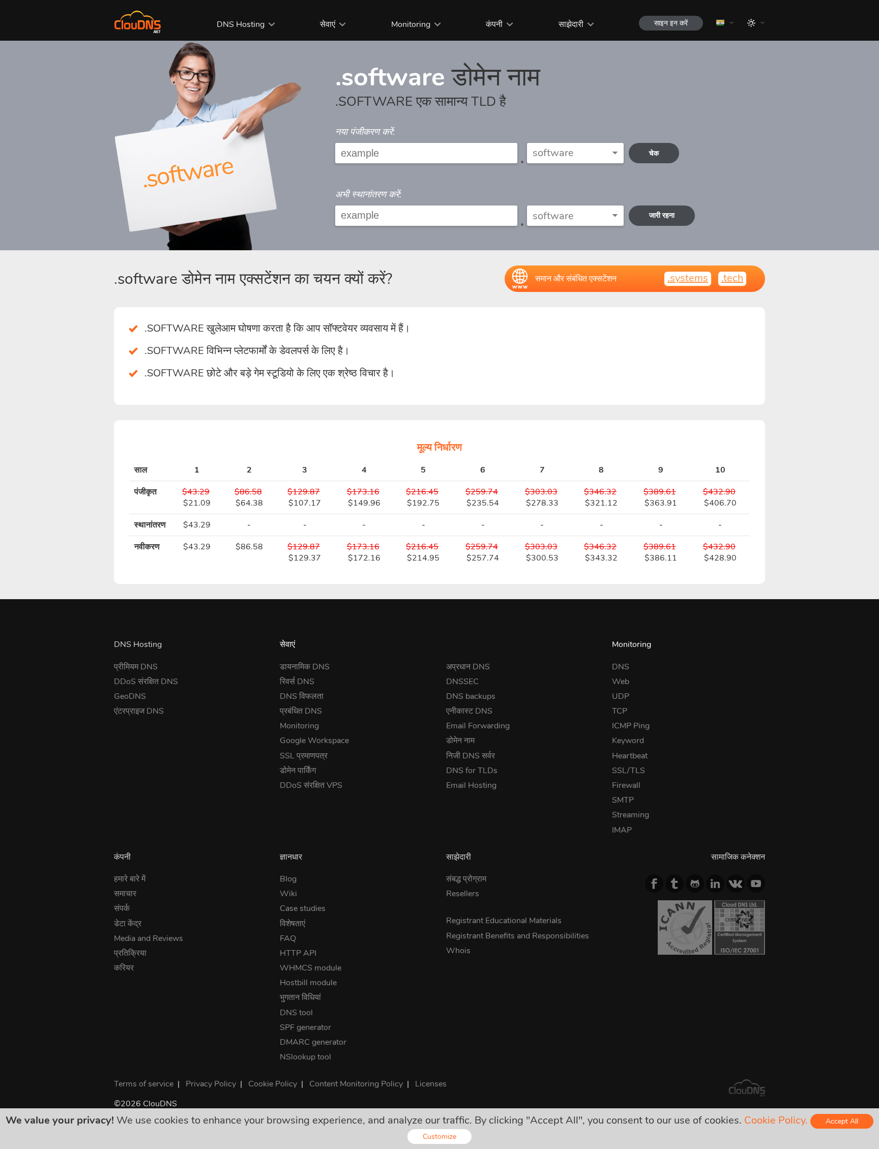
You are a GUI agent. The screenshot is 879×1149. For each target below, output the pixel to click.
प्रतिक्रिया (130, 953)
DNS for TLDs (471, 770)
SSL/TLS (628, 770)
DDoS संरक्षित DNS (146, 681)
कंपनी (494, 24)
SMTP (623, 800)
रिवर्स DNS (297, 681)
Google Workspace (314, 740)
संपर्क (122, 908)
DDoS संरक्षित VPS (311, 785)
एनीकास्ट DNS (469, 711)
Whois (458, 950)
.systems (687, 278)
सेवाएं (327, 24)
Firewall (626, 785)
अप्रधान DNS (468, 666)
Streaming (630, 814)
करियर (124, 968)
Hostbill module (308, 982)
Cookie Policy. (776, 1120)
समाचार (125, 893)
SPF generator (305, 1027)
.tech (732, 278)
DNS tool (296, 1012)
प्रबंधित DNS (301, 711)
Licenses (431, 1083)
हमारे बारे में (129, 879)
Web (620, 681)
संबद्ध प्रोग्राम (466, 879)
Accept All (842, 1121)
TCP (619, 711)
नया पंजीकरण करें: (365, 132)
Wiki (288, 893)
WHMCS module (310, 968)
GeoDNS (130, 696)
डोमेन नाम (460, 740)
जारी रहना (662, 215)
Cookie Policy (272, 1083)
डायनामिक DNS (305, 666)
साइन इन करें (671, 23)
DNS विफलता (302, 696)
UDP (620, 696)
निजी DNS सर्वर (470, 755)
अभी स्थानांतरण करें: (368, 194)
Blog (288, 879)
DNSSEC (462, 681)
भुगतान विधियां (300, 997)
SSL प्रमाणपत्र (304, 755)
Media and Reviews (148, 938)
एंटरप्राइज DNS (139, 711)
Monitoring (410, 24)
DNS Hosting (241, 24)
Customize (439, 1136)
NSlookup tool (305, 1057)
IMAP (622, 830)
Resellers (462, 893)
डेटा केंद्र (127, 923)
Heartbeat (630, 755)
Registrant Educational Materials (504, 920)
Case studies (303, 908)
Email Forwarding (478, 725)
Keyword (628, 740)
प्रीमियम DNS (136, 666)
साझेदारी (571, 24)
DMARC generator (313, 1042)
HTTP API (298, 953)
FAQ (288, 938)
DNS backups (470, 696)
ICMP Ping (631, 725)
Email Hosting (471, 785)
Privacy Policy (211, 1083)
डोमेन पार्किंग (298, 770)
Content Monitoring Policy (356, 1083)
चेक (654, 153)
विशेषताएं (292, 923)
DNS (620, 666)
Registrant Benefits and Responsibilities (517, 935)
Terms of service (143, 1083)
